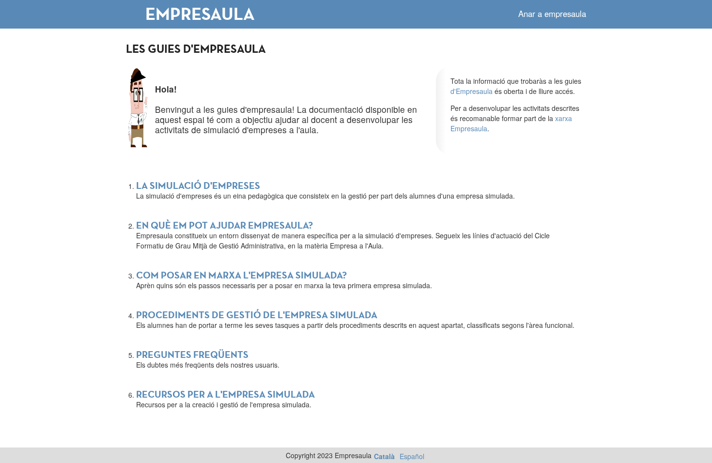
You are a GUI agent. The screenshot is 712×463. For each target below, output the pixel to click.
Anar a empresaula (552, 13)
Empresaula (200, 13)
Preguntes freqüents (192, 354)
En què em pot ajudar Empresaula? (224, 225)
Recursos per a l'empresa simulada (225, 394)
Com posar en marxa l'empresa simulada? (241, 275)
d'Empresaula (471, 91)
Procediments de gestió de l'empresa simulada (256, 315)
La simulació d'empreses (198, 185)
